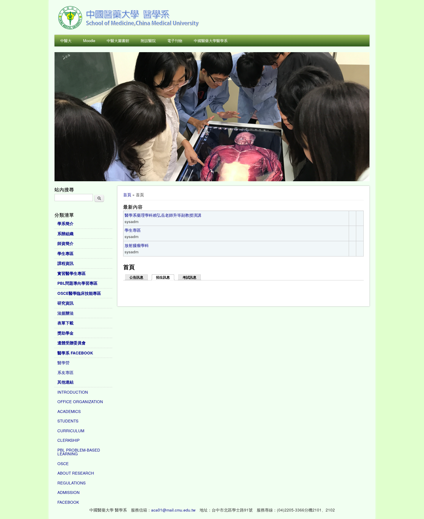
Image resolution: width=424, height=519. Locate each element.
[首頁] (129, 28)
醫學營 (63, 362)
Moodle (89, 40)
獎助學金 (65, 333)
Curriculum (70, 430)
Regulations (71, 483)
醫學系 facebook (75, 353)
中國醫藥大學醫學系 (211, 40)
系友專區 (65, 372)
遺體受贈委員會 (71, 343)
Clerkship (68, 440)
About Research (75, 473)
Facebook (68, 502)
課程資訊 (65, 263)
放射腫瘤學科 (137, 245)
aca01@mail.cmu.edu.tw (173, 510)
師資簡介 (65, 243)
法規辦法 (65, 313)
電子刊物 (174, 40)
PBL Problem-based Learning (78, 452)
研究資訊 (65, 303)
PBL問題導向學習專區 (77, 283)
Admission (68, 492)
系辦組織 (65, 233)
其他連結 (65, 382)
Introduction (72, 392)
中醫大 (66, 40)
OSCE (63, 463)
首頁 (127, 194)
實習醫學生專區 (71, 273)
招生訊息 (165, 277)
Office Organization (80, 401)
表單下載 (65, 323)
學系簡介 (65, 223)
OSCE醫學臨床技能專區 (79, 293)
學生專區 (133, 230)
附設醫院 (148, 40)
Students (67, 421)
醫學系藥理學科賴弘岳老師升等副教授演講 (163, 215)
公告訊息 (136, 277)
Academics (69, 411)
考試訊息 (189, 277)
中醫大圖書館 (118, 40)
